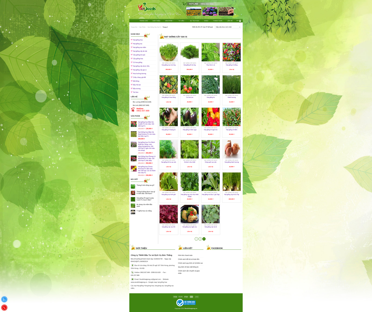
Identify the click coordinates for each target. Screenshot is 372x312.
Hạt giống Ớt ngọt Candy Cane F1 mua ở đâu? (145, 199)
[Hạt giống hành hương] (232, 149)
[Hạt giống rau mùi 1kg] (169, 52)
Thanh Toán (217, 21)
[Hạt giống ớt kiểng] (232, 52)
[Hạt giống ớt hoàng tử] (169, 117)
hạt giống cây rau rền (168, 227)
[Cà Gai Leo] (190, 84)
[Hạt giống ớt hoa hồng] (169, 84)
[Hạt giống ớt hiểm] (232, 117)
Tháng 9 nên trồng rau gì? (145, 185)
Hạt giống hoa (138, 40)
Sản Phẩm (168, 21)
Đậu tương (136, 88)
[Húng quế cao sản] (211, 149)
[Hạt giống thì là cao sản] (169, 149)
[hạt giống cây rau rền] (169, 214)
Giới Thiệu (156, 21)
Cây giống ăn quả (139, 55)
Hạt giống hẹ (211, 97)
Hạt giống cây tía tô (211, 227)
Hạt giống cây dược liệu (141, 66)
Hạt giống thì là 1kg (190, 65)
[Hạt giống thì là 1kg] (190, 52)
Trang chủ (134, 27)
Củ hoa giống (137, 62)
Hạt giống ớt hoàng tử (169, 130)
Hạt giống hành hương (232, 162)
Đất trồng (136, 81)
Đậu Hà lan (137, 85)
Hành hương (232, 97)
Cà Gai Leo (189, 97)
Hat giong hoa (149, 286)
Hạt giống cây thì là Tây (231, 194)
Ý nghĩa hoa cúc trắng (144, 211)
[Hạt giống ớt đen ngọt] (190, 117)
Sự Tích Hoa (194, 21)
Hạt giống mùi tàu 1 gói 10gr (211, 194)
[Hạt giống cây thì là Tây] (232, 181)
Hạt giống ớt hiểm (231, 130)
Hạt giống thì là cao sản (168, 162)
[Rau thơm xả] (211, 52)
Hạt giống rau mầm (139, 47)
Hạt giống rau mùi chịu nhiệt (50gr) (189, 195)
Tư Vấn (181, 21)
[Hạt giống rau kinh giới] (169, 181)
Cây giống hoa (138, 58)
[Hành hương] (232, 84)
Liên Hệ (229, 21)
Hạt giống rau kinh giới (169, 194)
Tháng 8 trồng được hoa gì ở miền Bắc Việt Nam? (146, 192)
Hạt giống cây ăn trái (140, 51)
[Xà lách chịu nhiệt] (190, 149)
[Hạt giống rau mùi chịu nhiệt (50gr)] (190, 181)
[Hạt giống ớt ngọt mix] (211, 117)
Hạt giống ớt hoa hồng (169, 97)
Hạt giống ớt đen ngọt (189, 130)
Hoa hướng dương (139, 73)
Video (206, 21)
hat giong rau (159, 286)
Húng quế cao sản (210, 162)
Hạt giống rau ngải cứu (190, 227)
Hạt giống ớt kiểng (231, 65)
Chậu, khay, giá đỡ (139, 77)
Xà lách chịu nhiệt (189, 162)
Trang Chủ (144, 21)
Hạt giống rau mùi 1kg (169, 65)
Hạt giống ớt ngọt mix (210, 130)
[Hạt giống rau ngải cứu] (190, 214)
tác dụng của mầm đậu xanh (144, 205)
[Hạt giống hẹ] (211, 84)
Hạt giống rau (137, 44)
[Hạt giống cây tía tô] (211, 214)
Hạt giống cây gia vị (154, 27)
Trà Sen (135, 92)
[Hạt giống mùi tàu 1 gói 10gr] (211, 181)
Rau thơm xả (211, 65)
